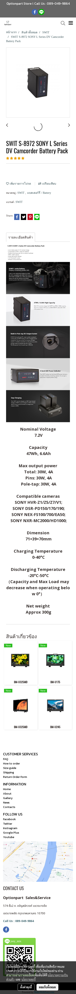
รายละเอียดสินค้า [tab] (20, 237)
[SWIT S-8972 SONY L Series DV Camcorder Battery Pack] (38, 83)
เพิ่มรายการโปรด (20, 183)
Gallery (8, 798)
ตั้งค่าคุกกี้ (26, 987)
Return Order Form (15, 777)
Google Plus (11, 833)
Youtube (8, 837)
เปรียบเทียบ (48, 183)
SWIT (21, 192)
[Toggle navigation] (70, 23)
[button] (62, 23)
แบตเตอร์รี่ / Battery (39, 192)
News (6, 802)
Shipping (8, 772)
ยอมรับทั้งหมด (47, 987)
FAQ (5, 759)
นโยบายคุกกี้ (28, 979)
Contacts (9, 807)
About (7, 793)
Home (7, 789)
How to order (11, 763)
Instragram (10, 828)
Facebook (9, 819)
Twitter (7, 824)
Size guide (9, 768)
